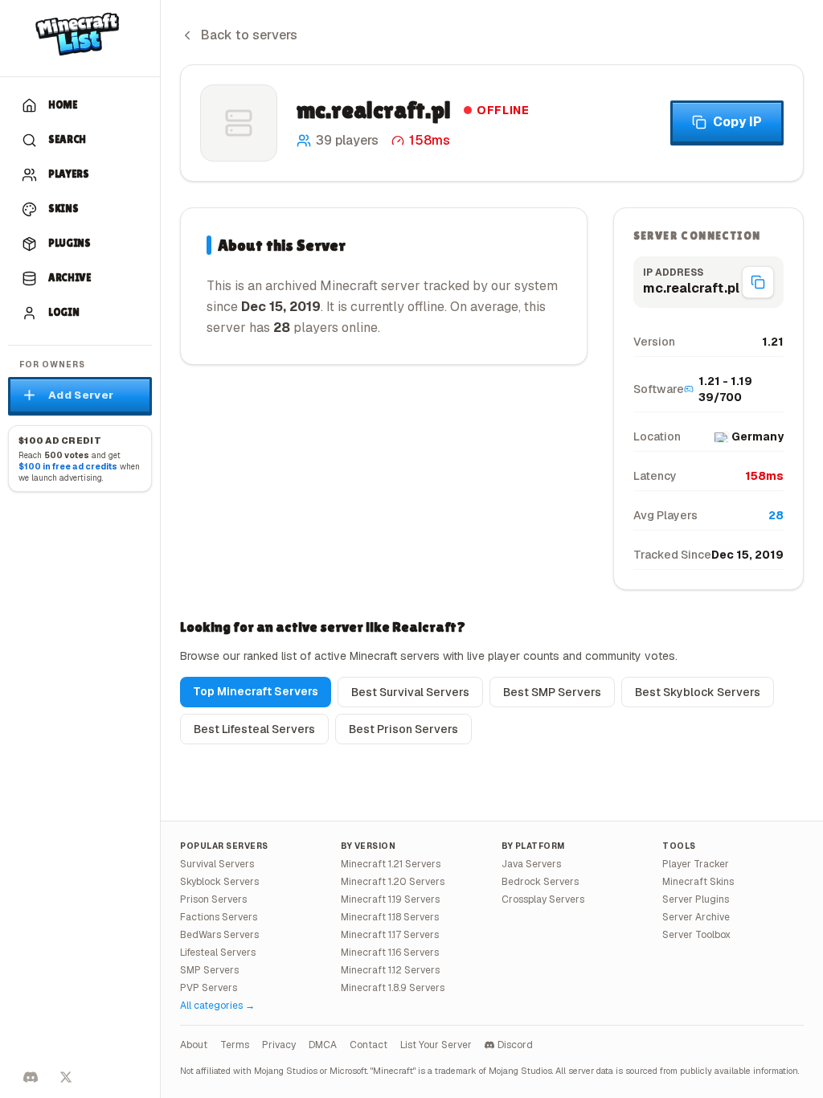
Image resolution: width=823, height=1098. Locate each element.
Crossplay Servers (543, 899)
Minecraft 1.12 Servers (390, 970)
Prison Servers (213, 899)
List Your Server (436, 1045)
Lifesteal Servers (218, 952)
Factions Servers (218, 917)
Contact (368, 1045)
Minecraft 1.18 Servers (390, 917)
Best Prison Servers (403, 729)
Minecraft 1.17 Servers (390, 934)
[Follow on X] (65, 1077)
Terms (234, 1045)
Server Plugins (695, 899)
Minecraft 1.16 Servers (390, 952)
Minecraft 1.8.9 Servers (392, 987)
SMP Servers (209, 970)
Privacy (279, 1045)
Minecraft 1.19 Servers (390, 899)
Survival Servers (217, 864)
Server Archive (696, 917)
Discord (515, 1045)
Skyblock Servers (219, 881)
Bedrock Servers (540, 881)
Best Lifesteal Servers (254, 729)
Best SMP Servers (552, 692)
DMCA (323, 1045)
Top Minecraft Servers (255, 691)
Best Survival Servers (410, 692)
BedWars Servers (219, 934)
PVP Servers (208, 987)
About (193, 1045)
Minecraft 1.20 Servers (392, 881)
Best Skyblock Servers (697, 692)
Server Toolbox (696, 934)
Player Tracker (695, 864)
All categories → (217, 1005)
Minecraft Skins (698, 881)
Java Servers (531, 864)
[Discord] (30, 1077)
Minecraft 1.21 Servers (390, 864)
